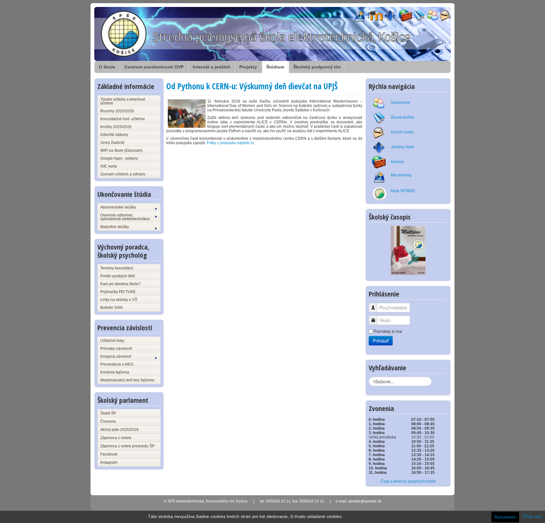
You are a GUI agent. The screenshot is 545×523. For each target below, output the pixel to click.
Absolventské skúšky (118, 207)
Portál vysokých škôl (117, 276)
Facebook (108, 454)
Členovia (108, 421)
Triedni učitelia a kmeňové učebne (122, 101)
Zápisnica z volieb (115, 438)
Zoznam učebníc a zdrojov (122, 174)
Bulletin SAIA (111, 307)
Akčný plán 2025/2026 (119, 429)
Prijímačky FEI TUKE (118, 292)
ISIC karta (108, 166)
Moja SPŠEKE (403, 191)
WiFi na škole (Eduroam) (121, 150)
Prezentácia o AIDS (116, 364)
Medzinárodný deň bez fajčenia (127, 380)
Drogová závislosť (116, 356)
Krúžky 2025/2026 (116, 127)
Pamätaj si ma (388, 331)
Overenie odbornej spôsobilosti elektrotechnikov (125, 217)
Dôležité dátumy (114, 134)
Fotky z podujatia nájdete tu (230, 143)
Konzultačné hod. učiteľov (122, 119)
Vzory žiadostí (112, 142)
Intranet (397, 162)
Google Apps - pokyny (119, 158)
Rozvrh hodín (402, 132)
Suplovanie (400, 102)
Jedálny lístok (402, 147)
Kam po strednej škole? (120, 284)
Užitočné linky (112, 340)
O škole (107, 66)
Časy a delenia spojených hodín (408, 481)
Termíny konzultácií (116, 268)
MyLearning (401, 175)
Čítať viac (532, 516)
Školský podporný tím (317, 66)
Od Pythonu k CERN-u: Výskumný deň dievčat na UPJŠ (252, 86)
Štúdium (275, 66)
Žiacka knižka (402, 117)
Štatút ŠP (108, 413)
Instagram (108, 462)
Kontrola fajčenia (114, 372)
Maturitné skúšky (114, 227)
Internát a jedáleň (211, 66)
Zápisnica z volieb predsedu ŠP (127, 446)
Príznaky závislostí (116, 348)
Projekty (248, 66)
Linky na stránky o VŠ (118, 299)
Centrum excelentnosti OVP (154, 66)
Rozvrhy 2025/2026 (117, 111)
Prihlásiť (381, 341)
